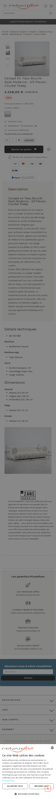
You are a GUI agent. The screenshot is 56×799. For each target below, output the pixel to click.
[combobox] (52, 747)
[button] (28, 794)
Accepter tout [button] (15, 786)
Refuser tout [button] (41, 786)
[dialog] (28, 771)
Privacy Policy (8, 780)
